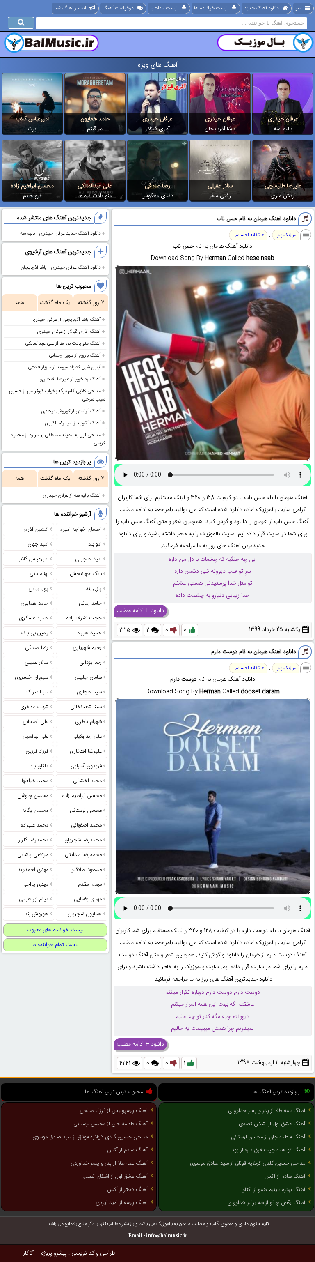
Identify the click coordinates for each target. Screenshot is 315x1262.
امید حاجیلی (88, 559)
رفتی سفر (220, 196)
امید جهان (37, 544)
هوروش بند (36, 914)
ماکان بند (39, 766)
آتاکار (28, 1253)
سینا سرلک (36, 692)
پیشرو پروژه (54, 1253)
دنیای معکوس (157, 196)
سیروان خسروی (31, 677)
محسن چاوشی (32, 795)
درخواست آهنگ (118, 8)
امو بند (95, 544)
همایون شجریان (85, 914)
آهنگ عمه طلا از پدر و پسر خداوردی (266, 1110)
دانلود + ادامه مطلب (140, 611)
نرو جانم (32, 196)
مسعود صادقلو (86, 869)
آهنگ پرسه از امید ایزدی (122, 1202)
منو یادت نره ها (95, 196)
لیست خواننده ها (211, 8)
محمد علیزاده (34, 825)
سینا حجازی (89, 692)
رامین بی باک (34, 633)
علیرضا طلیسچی (283, 186)
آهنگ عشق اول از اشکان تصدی (272, 1123)
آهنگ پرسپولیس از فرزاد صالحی (114, 1110)
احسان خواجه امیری (80, 529)
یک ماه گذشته (55, 302)
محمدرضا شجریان (83, 840)
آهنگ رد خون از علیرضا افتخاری (70, 379)
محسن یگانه (35, 810)
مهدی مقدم (90, 884)
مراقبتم (95, 129)
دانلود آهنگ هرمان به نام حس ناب (256, 219)
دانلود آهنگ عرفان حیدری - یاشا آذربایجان (61, 267)
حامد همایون (95, 119)
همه (19, 302)
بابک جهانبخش (86, 573)
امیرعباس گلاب (32, 119)
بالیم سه (283, 129)
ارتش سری (283, 196)
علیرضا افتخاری (86, 751)
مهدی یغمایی (88, 899)
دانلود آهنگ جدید (261, 8)
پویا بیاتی (38, 588)
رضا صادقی (157, 186)
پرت (32, 129)
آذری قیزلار (158, 129)
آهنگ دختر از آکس (127, 1189)
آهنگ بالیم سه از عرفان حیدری (72, 495)
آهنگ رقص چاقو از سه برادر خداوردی (266, 1202)
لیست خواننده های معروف (55, 930)
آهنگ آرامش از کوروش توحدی (71, 411)
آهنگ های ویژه (158, 65)
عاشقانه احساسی (248, 235)
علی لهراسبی (35, 736)
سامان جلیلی (88, 677)
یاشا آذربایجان (220, 129)
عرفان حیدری (283, 119)
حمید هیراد (89, 633)
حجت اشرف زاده (84, 618)
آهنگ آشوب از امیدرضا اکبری (73, 423)
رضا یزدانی (90, 662)
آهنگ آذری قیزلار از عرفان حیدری (69, 331)
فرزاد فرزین (37, 751)
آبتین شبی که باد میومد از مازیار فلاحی (64, 367)
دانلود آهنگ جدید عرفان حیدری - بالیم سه (60, 233)
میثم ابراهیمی (33, 899)
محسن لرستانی (86, 810)
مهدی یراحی (35, 884)
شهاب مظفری (34, 707)
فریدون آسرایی (86, 766)
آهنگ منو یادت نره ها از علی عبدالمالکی (63, 343)
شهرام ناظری (88, 721)
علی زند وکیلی (87, 736)
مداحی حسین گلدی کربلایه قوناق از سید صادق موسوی (247, 1163)
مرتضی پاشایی (32, 854)
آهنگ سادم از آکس (285, 1176)
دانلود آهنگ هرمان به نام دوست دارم (253, 652)
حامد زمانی (90, 603)
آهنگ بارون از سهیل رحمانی (75, 355)
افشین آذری (35, 529)
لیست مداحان (164, 8)
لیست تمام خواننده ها (55, 944)
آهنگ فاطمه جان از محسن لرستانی (268, 1137)
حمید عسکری (33, 618)
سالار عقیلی (220, 186)
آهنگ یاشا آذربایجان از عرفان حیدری (66, 320)
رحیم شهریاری (87, 647)
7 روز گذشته (91, 302)
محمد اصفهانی (86, 825)
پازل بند (94, 588)
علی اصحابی (35, 721)
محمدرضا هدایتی (83, 854)
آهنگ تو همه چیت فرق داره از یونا (268, 1150)
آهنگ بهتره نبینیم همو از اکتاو (273, 1189)
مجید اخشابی (87, 780)
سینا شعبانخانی (86, 707)
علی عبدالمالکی (95, 186)
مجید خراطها (35, 780)
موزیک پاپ (285, 235)
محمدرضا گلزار (33, 840)
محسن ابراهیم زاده (32, 186)
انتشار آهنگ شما (70, 8)
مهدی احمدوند (33, 869)
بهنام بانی (39, 573)
